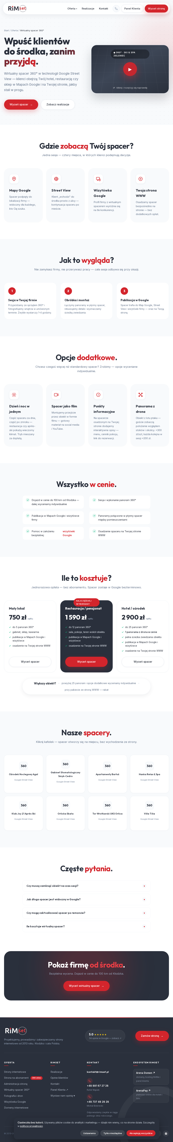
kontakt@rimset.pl (98, 1071)
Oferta (72, 8)
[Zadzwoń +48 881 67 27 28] (116, 8)
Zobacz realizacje (57, 104)
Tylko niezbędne (112, 1133)
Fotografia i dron (13, 1095)
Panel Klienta (132, 8)
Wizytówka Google (15, 1101)
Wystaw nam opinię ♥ (63, 1095)
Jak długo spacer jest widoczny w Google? (86, 899)
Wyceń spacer (21, 104)
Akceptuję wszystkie (141, 1133)
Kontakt (103, 8)
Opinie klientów (59, 1077)
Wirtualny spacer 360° (17, 1089)
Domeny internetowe (16, 1107)
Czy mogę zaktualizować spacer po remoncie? (86, 912)
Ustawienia (89, 1133)
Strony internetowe (15, 1071)
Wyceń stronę (156, 8)
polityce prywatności (31, 1126)
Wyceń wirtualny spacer (86, 985)
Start (6, 30)
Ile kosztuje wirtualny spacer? (86, 926)
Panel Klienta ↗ (59, 1089)
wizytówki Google (69, 533)
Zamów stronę (152, 1035)
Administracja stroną (15, 1083)
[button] (130, 69)
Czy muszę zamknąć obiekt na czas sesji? (86, 885)
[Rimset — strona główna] (17, 8)
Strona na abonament (22, 1077)
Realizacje (88, 8)
